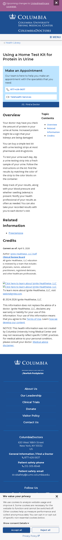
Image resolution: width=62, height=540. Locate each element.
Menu (57, 37)
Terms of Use (34, 319)
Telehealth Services (20, 97)
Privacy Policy (29, 536)
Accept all (16, 530)
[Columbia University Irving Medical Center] (31, 363)
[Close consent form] (57, 496)
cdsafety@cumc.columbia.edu (32, 474)
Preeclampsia (16, 233)
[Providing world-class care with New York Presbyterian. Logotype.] (31, 372)
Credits (51, 135)
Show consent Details (15, 523)
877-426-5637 (17, 89)
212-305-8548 (32, 466)
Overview (52, 124)
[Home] (31, 23)
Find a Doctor (33, 104)
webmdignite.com (12, 293)
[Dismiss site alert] (56, 2)
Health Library (13, 42)
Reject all (45, 530)
